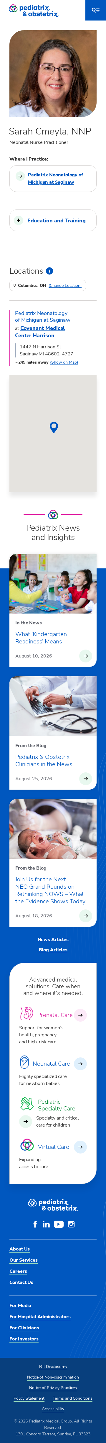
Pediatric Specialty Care (56, 1105)
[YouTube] (59, 1225)
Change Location (65, 286)
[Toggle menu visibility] (95, 10)
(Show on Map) (64, 362)
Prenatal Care (55, 1015)
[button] (53, 220)
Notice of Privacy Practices (53, 1388)
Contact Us (21, 1282)
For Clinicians (24, 1328)
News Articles (53, 939)
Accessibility (53, 1409)
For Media (20, 1305)
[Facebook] (35, 1225)
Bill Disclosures (53, 1366)
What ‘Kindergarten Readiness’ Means (41, 637)
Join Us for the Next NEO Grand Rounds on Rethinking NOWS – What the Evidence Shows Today (50, 890)
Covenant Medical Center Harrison (40, 332)
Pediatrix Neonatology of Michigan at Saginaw (55, 178)
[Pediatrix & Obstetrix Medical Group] (34, 10)
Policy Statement (29, 1398)
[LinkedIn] (46, 1225)
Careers (18, 1271)
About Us (19, 1249)
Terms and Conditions (72, 1398)
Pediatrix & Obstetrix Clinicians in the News (43, 760)
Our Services (23, 1260)
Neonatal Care (51, 1064)
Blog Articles (53, 950)
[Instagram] (71, 1225)
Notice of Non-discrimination (53, 1377)
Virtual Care (53, 1147)
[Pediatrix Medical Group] (53, 1205)
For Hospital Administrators (40, 1316)
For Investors (24, 1339)
